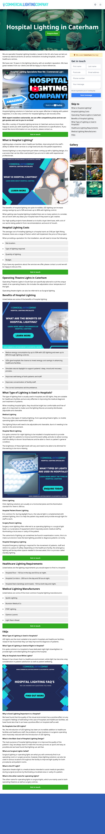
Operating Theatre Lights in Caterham (86, 115)
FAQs (73, 135)
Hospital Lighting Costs (80, 111)
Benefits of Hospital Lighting (82, 118)
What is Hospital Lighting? (81, 108)
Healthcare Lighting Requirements (84, 128)
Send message (86, 95)
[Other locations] (95, 4)
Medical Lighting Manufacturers (83, 131)
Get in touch (35, 134)
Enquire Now (52, 33)
